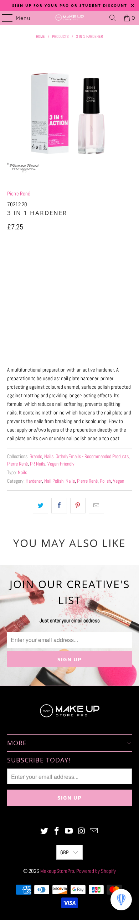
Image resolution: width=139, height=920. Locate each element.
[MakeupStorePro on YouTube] (69, 831)
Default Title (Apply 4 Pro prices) (82, 260)
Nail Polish (53, 481)
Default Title (24, 260)
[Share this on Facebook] (59, 505)
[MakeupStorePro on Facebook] (56, 831)
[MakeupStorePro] (69, 18)
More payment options (69, 351)
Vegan (118, 481)
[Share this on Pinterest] (78, 505)
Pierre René (18, 193)
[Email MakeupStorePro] (94, 831)
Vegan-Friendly (60, 464)
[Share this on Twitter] (40, 505)
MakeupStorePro (57, 870)
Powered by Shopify (96, 870)
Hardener (34, 481)
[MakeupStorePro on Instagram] (81, 831)
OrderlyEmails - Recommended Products (92, 456)
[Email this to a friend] (96, 505)
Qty (10, 280)
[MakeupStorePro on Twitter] (44, 831)
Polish (105, 481)
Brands (36, 456)
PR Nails (37, 464)
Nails (48, 456)
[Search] (112, 18)
